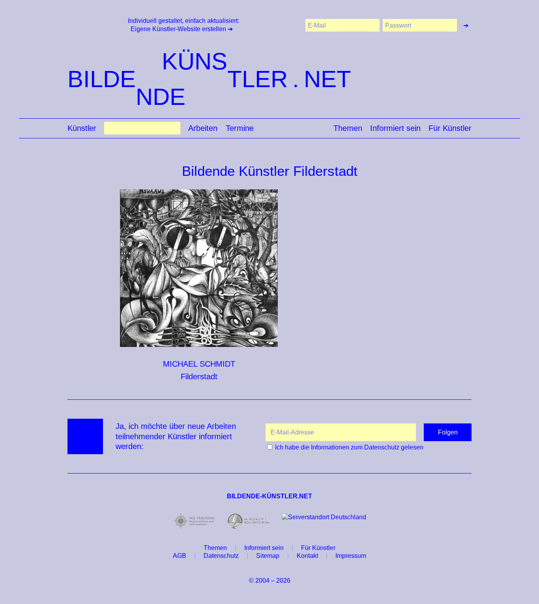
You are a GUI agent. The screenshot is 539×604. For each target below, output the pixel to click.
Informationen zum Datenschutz (355, 447)
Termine (240, 128)
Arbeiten (202, 128)
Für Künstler (450, 128)
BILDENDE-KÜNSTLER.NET (269, 496)
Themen (347, 128)
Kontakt (307, 555)
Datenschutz (221, 555)
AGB (179, 555)
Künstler (81, 128)
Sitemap (267, 555)
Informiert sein (395, 128)
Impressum (350, 555)
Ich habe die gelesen (349, 447)
